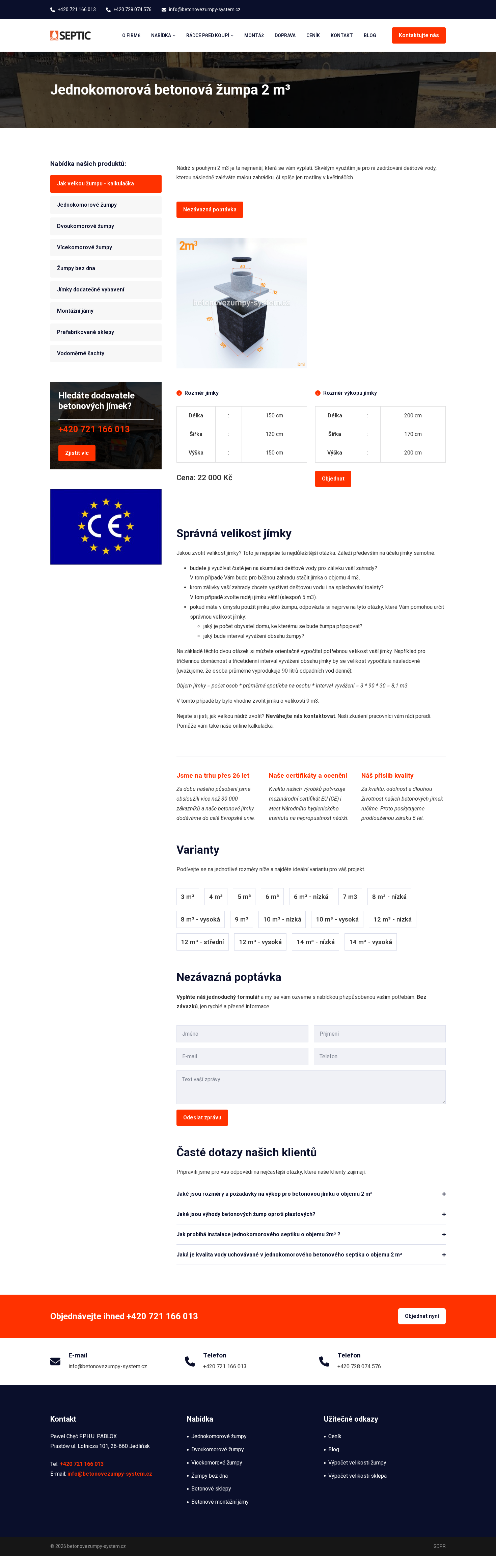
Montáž (254, 35)
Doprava (285, 35)
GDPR (440, 1546)
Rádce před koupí (207, 35)
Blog (370, 35)
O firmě (131, 35)
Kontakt (342, 35)
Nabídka (161, 35)
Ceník (313, 35)
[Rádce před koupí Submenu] (231, 35)
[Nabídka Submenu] (173, 35)
